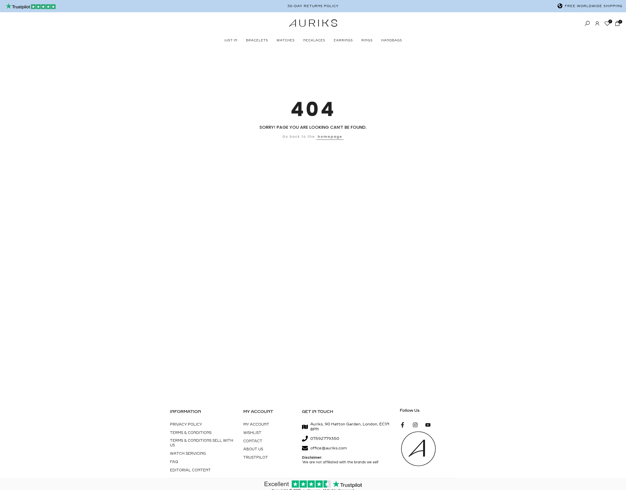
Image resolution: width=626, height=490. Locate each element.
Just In (230, 40)
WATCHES (286, 40)
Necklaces (314, 40)
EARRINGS (343, 40)
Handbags (391, 40)
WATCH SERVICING (188, 454)
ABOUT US (253, 449)
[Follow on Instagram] (415, 424)
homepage (330, 136)
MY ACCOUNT (256, 424)
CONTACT (252, 441)
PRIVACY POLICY (186, 424)
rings (367, 40)
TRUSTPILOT (255, 457)
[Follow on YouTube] (428, 424)
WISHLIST (252, 433)
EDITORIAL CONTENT (190, 470)
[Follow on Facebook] (402, 424)
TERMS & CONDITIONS (191, 433)
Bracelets (257, 40)
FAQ (174, 462)
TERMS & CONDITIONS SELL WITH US (201, 443)
